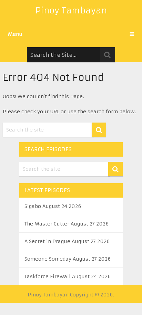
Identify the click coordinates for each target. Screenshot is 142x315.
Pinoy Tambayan (71, 11)
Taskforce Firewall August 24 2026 (67, 276)
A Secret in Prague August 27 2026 (67, 241)
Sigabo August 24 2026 (52, 206)
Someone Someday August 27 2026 (67, 259)
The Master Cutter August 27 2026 (66, 224)
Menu (15, 34)
